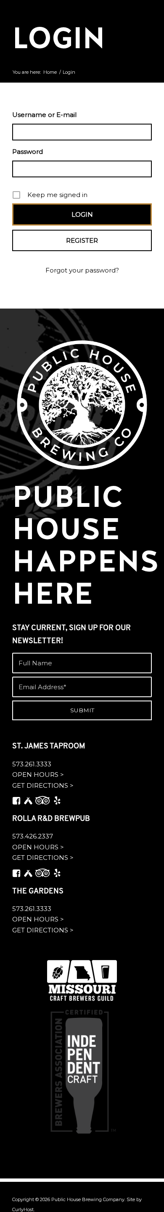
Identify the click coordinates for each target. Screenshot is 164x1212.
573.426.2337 (32, 836)
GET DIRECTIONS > (43, 785)
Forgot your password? (82, 270)
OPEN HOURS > (38, 775)
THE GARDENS (37, 891)
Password (27, 152)
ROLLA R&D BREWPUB (51, 819)
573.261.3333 (31, 764)
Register (82, 240)
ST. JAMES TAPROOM (48, 746)
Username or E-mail (44, 115)
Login (58, 38)
